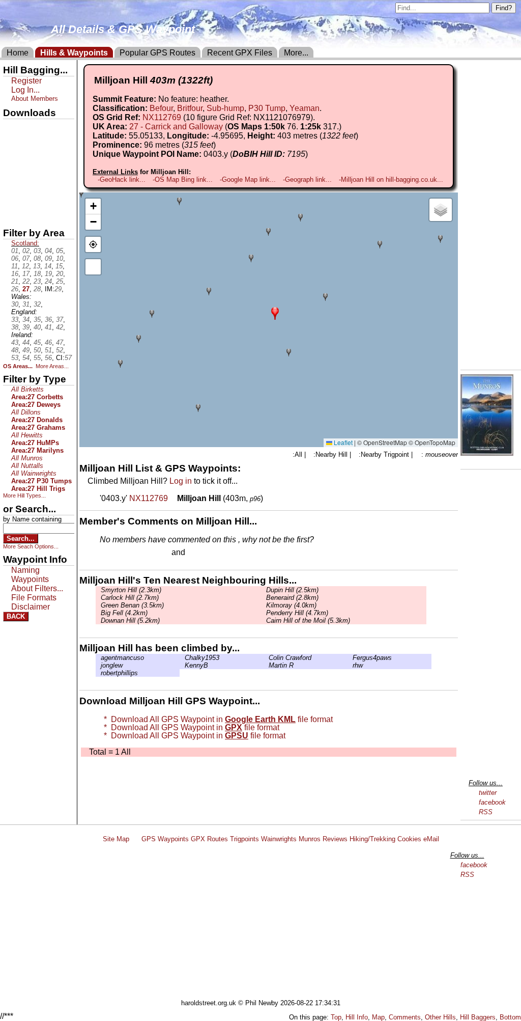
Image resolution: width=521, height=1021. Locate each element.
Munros (310, 839)
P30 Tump (266, 108)
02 (26, 251)
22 (26, 281)
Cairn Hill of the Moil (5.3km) (308, 620)
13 (36, 266)
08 (37, 258)
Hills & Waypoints (74, 52)
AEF (12, 197)
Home (17, 52)
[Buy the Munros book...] (486, 453)
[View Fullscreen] (93, 266)
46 (48, 342)
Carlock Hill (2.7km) (130, 597)
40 (37, 327)
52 (59, 350)
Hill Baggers (478, 1017)
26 (14, 289)
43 (14, 342)
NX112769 (161, 117)
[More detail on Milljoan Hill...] (173, 498)
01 (14, 251)
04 (48, 251)
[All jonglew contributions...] (98, 665)
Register (26, 80)
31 (26, 304)
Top (336, 1017)
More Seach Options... (31, 546)
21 (14, 281)
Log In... (208, 553)
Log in (180, 481)
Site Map (116, 839)
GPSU (14, 162)
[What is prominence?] (220, 145)
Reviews (335, 839)
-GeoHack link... (122, 179)
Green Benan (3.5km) (132, 605)
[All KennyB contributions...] (182, 665)
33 (14, 319)
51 (48, 350)
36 (48, 319)
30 (14, 304)
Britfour (189, 108)
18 (37, 274)
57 (68, 358)
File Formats (33, 597)
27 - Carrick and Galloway (176, 126)
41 (48, 327)
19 (48, 274)
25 (59, 281)
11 (14, 266)
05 (59, 251)
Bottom (510, 1017)
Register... (124, 553)
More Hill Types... (24, 495)
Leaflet (342, 442)
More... (296, 52)
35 (37, 319)
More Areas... (52, 366)
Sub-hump (225, 108)
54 (26, 358)
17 (26, 274)
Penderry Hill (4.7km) (297, 613)
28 (37, 289)
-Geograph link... (307, 179)
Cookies (409, 839)
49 (26, 350)
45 (37, 342)
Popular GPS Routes (157, 52)
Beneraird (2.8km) (292, 597)
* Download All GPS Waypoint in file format (216, 719)
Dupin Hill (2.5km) (292, 590)
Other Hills (440, 1017)
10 (59, 258)
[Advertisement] (265, 922)
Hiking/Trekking (372, 839)
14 (47, 266)
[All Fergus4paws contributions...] (350, 657)
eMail (431, 839)
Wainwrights (279, 839)
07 (26, 258)
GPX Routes (209, 839)
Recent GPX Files (239, 52)
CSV (12, 214)
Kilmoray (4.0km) (291, 605)
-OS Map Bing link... (183, 179)
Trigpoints (244, 839)
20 (59, 274)
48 (14, 350)
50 (37, 350)
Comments (405, 1017)
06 (14, 258)
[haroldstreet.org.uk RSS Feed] (135, 839)
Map (378, 1017)
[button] (275, 312)
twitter (488, 792)
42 (59, 327)
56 (48, 358)
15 (59, 266)
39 (26, 327)
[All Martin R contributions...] (266, 665)
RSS (486, 812)
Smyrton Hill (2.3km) (131, 590)
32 (37, 304)
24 (48, 281)
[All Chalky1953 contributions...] (182, 657)
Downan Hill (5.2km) (130, 620)
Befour (161, 108)
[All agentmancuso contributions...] (98, 657)
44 (26, 342)
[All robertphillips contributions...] (98, 673)
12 (25, 266)
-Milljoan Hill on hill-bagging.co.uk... (391, 179)
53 (14, 358)
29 (58, 289)
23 (37, 281)
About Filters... (37, 588)
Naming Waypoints (30, 575)
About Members (34, 98)
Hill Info (356, 1017)
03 (37, 251)
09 (48, 258)
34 (26, 319)
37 (59, 319)
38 (14, 327)
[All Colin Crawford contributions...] (266, 657)
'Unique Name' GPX (36, 144)
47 (59, 342)
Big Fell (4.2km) (124, 613)
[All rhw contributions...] (350, 665)
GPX (12, 128)
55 (37, 358)
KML (12, 180)
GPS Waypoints (165, 839)
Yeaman (305, 108)
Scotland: (25, 243)
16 (14, 274)
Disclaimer (30, 606)
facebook (492, 802)
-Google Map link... (248, 179)
